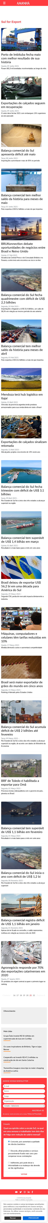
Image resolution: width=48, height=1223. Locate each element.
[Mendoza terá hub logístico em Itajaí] (21, 379)
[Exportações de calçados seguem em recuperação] (21, 88)
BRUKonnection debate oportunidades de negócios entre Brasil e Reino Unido (23, 247)
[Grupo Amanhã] (23, 3)
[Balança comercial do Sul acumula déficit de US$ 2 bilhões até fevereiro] (21, 711)
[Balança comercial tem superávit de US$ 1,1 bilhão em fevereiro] (21, 813)
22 (34, 995)
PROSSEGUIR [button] (34, 1218)
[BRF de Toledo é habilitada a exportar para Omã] (21, 765)
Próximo (40, 995)
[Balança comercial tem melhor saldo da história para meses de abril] (21, 331)
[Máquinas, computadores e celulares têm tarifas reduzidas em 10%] (21, 618)
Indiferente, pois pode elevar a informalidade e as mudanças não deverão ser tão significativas (24, 1165)
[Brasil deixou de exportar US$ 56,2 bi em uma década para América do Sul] (21, 567)
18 (21, 995)
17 (18, 995)
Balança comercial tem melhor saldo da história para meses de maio (22, 199)
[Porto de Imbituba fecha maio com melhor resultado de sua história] (21, 39)
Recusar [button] (13, 1218)
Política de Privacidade (34, 1114)
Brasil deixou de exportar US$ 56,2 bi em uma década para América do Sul (21, 586)
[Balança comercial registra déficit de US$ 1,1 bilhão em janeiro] (21, 905)
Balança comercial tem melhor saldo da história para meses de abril (22, 350)
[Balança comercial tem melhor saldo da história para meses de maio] (21, 180)
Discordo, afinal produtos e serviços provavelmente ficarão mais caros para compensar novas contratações (23, 1153)
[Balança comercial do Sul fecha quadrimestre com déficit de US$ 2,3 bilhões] (21, 279)
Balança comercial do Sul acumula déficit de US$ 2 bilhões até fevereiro (23, 730)
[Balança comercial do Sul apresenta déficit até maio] (21, 135)
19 (24, 995)
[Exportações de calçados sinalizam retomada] (21, 426)
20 (27, 995)
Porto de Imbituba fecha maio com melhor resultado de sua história (21, 58)
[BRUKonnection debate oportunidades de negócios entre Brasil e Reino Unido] (21, 228)
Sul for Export (11, 22)
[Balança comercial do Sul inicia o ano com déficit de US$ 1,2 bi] (21, 857)
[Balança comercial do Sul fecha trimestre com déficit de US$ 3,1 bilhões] (21, 471)
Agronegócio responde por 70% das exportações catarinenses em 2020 (23, 971)
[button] (4, 3)
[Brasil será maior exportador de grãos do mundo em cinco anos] (21, 667)
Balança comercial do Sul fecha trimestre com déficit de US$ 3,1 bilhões (22, 490)
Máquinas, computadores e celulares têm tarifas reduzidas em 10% (23, 637)
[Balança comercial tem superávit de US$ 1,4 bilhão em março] (21, 522)
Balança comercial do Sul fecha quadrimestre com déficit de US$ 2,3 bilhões (23, 298)
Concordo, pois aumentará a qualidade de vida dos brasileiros (23, 1143)
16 (14, 995)
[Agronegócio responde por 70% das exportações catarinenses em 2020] (21, 952)
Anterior (7, 995)
